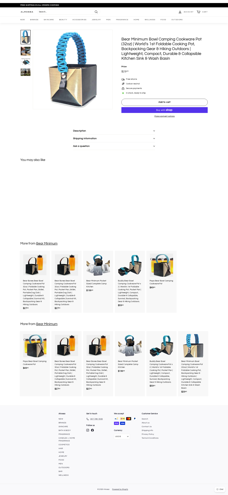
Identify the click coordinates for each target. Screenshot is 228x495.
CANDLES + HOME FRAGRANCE (67, 439)
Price (124, 66)
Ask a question (81, 146)
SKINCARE (49, 20)
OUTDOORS (177, 20)
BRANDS (34, 20)
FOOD (163, 20)
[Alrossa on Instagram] (87, 430)
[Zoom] (72, 69)
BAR (60, 471)
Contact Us (147, 427)
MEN (108, 20)
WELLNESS (150, 20)
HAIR (61, 448)
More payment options (164, 116)
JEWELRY (96, 20)
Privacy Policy (148, 434)
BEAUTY (63, 20)
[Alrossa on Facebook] (92, 430)
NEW (22, 20)
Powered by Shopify (120, 489)
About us (145, 423)
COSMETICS (64, 445)
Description (79, 131)
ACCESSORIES (79, 20)
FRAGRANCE (122, 20)
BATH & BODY (65, 430)
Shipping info (147, 430)
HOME (136, 20)
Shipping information (85, 138)
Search (145, 419)
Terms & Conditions (150, 438)
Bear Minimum (47, 243)
